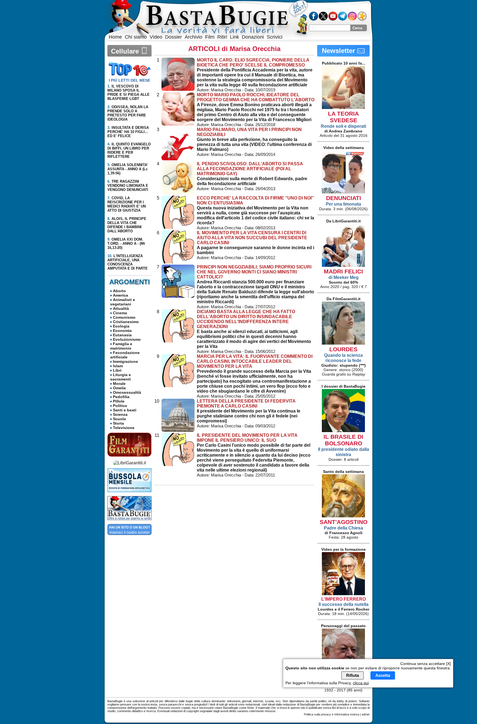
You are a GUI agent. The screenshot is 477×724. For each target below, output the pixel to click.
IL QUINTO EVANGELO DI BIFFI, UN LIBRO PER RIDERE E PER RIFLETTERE (129, 150)
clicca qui (361, 683)
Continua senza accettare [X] (425, 663)
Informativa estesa (346, 714)
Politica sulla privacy (317, 714)
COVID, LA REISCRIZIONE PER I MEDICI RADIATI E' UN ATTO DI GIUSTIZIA (126, 204)
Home (115, 37)
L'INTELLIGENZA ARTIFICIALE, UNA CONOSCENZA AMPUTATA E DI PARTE (127, 262)
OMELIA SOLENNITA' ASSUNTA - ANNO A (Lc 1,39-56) (127, 169)
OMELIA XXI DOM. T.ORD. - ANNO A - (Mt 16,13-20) (126, 243)
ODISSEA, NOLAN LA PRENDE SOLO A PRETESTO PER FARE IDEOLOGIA (127, 113)
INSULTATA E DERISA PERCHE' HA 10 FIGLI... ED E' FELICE (128, 132)
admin (366, 714)
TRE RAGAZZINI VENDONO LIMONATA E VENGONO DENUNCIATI (127, 185)
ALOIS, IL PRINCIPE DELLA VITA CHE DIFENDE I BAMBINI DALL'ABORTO (126, 225)
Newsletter (339, 50)
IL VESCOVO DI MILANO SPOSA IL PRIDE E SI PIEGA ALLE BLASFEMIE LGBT (128, 92)
